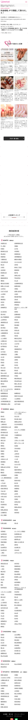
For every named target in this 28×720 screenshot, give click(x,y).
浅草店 (16, 352)
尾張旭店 (16, 571)
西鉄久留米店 (4, 675)
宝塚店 (16, 499)
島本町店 (3, 448)
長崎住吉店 (17, 683)
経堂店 (16, 328)
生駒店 (2, 507)
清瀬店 (16, 246)
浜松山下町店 (18, 624)
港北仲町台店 (18, 381)
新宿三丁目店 (18, 267)
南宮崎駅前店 (4, 685)
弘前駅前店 (4, 534)
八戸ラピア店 (18, 553)
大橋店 (2, 688)
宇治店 (2, 499)
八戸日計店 (4, 555)
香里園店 (3, 462)
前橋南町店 (4, 354)
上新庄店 (16, 454)
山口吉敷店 (17, 634)
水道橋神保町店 (18, 283)
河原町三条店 (4, 435)
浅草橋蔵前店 (18, 257)
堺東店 (2, 412)
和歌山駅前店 (4, 510)
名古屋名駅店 (18, 610)
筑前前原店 (17, 701)
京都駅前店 (4, 430)
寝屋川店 (16, 462)
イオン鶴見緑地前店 (6, 478)
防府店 (2, 640)
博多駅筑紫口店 (5, 696)
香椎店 (2, 699)
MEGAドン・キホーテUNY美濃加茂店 (20, 588)
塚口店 (2, 502)
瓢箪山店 (3, 422)
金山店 (16, 613)
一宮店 (2, 569)
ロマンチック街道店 (19, 430)
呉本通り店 (17, 651)
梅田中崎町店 (18, 470)
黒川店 (16, 597)
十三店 (16, 459)
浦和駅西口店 (4, 322)
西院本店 (16, 486)
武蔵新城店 (17, 314)
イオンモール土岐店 (6, 592)
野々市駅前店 (18, 605)
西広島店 (16, 640)
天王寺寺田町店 (18, 424)
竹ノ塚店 (3, 246)
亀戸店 (16, 273)
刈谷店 (2, 618)
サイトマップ (9, 716)
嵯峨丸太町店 (18, 422)
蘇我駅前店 (17, 302)
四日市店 (16, 585)
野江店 (16, 467)
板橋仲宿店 (17, 286)
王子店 (16, 249)
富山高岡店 (17, 574)
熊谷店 (16, 370)
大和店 (16, 294)
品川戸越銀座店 (5, 317)
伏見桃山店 (4, 494)
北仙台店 (16, 550)
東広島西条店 (18, 642)
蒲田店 (2, 281)
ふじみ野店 (4, 338)
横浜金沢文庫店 (5, 283)
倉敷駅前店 (4, 653)
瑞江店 (2, 265)
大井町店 (3, 289)
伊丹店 (2, 443)
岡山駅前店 (17, 653)
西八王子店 (4, 344)
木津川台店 (4, 496)
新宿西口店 (4, 273)
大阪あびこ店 (4, 459)
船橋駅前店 (17, 393)
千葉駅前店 (4, 259)
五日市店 (3, 651)
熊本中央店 (17, 704)
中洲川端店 (17, 699)
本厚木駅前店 (18, 386)
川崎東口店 (4, 341)
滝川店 (16, 523)
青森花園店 (4, 542)
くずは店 (3, 483)
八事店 (16, 608)
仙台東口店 (17, 547)
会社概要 (5, 714)
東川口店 (16, 368)
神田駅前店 (17, 254)
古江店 (2, 642)
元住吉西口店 (4, 262)
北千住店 (3, 352)
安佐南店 (16, 645)
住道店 (16, 446)
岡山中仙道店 (4, 656)
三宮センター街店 (19, 440)
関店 (2, 585)
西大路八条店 (18, 419)
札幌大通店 (4, 523)
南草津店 (16, 512)
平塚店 (16, 376)
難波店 (2, 472)
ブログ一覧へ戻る (14, 138)
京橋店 (16, 475)
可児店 (2, 594)
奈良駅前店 (4, 504)
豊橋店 (2, 574)
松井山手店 (17, 496)
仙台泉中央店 (18, 537)
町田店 (2, 360)
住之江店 (16, 416)
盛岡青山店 (17, 539)
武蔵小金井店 (18, 291)
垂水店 (2, 416)
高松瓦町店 (4, 667)
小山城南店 (17, 399)
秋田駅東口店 (18, 534)
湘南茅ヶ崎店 (18, 373)
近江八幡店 (4, 515)
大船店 (2, 297)
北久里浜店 (4, 312)
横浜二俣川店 (18, 384)
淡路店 (2, 456)
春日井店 (3, 571)
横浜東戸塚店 (18, 297)
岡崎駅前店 (17, 566)
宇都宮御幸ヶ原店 (5, 404)
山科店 (16, 494)
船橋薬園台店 (4, 393)
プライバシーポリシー (19, 714)
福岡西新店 (4, 701)
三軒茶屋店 (17, 317)
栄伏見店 (16, 563)
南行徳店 (3, 328)
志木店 (16, 362)
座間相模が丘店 (5, 376)
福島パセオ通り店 (19, 542)
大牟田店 (16, 691)
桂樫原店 (16, 488)
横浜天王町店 (18, 338)
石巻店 (2, 545)
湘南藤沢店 (17, 389)
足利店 (16, 265)
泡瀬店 (16, 675)
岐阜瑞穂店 (17, 582)
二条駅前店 (4, 424)
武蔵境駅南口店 (18, 243)
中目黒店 (16, 251)
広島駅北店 (4, 645)
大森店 (2, 275)
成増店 (2, 349)
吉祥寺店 (16, 322)
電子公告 (11, 714)
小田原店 (3, 336)
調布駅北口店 (4, 251)
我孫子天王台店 (18, 396)
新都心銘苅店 (4, 707)
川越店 (2, 365)
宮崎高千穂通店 (18, 688)
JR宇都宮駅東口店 (5, 401)
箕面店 (2, 451)
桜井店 (16, 504)
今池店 (2, 613)
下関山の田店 (18, 637)
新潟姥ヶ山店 (18, 577)
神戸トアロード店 (19, 443)
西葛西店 (3, 257)
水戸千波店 (17, 404)
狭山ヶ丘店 (4, 373)
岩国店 (2, 634)
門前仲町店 (17, 278)
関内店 (2, 384)
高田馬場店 (17, 357)
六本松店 (3, 683)
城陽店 (16, 427)
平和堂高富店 (18, 594)
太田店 (2, 305)
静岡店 (2, 626)
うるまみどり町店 (5, 677)
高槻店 (2, 454)
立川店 (2, 357)
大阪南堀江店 (18, 472)
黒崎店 (2, 704)
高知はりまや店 (5, 664)
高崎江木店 (17, 275)
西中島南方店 (4, 432)
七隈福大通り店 (5, 680)
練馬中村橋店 (18, 259)
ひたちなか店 (18, 262)
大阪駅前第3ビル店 (6, 427)
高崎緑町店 (4, 307)
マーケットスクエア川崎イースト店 (7, 390)
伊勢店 (16, 579)
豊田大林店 (4, 605)
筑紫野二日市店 (5, 693)
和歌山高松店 (18, 507)
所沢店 (16, 365)
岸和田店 (3, 438)
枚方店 (16, 483)
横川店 (2, 648)
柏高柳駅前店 (4, 396)
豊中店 (16, 451)
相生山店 (16, 602)
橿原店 (2, 446)
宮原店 (16, 312)
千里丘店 (16, 456)
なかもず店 (17, 464)
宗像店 (2, 691)
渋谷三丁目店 (18, 341)
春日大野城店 (18, 680)
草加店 (2, 362)
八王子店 (16, 344)
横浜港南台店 (18, 378)
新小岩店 (16, 333)
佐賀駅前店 (17, 685)
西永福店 (16, 325)
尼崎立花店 (17, 502)
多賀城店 (3, 531)
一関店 (2, 553)
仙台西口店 (4, 550)
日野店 (16, 360)
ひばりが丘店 (4, 291)
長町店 (16, 545)
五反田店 (3, 270)
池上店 (16, 281)
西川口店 (3, 368)
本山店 (2, 616)
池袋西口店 (4, 243)
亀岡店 (2, 470)
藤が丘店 (3, 597)
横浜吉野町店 (4, 381)
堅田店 (16, 510)
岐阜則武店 (4, 587)
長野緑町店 (4, 621)
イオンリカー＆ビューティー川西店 (20, 413)
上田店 (2, 577)
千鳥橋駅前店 (18, 435)
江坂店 (16, 478)
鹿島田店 (16, 270)
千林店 (2, 464)
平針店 (2, 566)
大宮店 (2, 267)
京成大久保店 (4, 330)
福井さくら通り (18, 600)
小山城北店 (4, 399)
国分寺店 (3, 314)
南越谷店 (3, 370)
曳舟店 (16, 336)
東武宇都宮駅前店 (19, 401)
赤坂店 (16, 696)
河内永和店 (17, 448)
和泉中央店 (17, 480)
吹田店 (2, 480)
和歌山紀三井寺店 (5, 467)
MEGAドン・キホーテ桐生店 (20, 308)
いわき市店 (4, 539)
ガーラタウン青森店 (19, 531)
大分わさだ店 (18, 677)
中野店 (16, 289)
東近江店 (3, 440)
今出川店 (3, 491)
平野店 (16, 438)
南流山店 (16, 330)
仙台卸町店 (4, 547)
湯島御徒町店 (18, 349)
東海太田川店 (4, 563)
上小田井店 (4, 602)
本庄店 (2, 302)
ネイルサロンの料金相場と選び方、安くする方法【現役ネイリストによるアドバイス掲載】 (14, 29)
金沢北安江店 (4, 608)
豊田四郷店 (17, 569)
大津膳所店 (4, 512)
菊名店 (16, 320)
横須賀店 (3, 299)
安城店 (16, 616)
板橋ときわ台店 (5, 286)
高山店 (2, 579)
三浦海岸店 (4, 386)
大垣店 (16, 621)
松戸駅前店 (4, 346)
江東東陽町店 (4, 333)
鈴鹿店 (2, 610)
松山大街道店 (18, 664)
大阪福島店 (4, 475)
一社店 (2, 600)
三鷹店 (16, 354)
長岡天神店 (4, 486)
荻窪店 (2, 249)
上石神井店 (4, 320)
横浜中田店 (4, 378)
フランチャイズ (18, 716)
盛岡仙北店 (4, 537)
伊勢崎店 (16, 305)
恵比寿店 (3, 254)
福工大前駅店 (18, 693)
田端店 (2, 325)
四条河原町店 (4, 488)
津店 (2, 582)
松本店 (16, 618)
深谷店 (16, 299)
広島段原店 (17, 648)
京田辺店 (3, 419)
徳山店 (2, 637)
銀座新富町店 (4, 278)
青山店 (16, 346)
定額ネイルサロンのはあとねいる (7, 5)
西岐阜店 (3, 624)
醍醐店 (16, 491)
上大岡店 (3, 294)
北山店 (16, 432)
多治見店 (16, 592)
